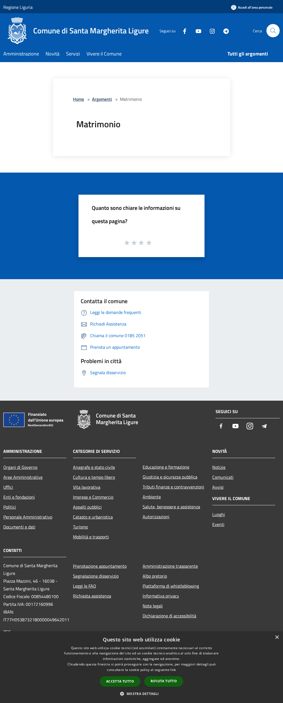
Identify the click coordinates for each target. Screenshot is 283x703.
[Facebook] (182, 30)
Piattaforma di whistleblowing (171, 586)
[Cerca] (273, 30)
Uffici (8, 487)
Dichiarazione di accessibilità (169, 615)
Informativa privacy (161, 596)
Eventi (218, 524)
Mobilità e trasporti (91, 536)
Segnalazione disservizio (96, 576)
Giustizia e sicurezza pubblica (170, 477)
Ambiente (152, 496)
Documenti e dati (19, 527)
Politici (9, 507)
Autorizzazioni (156, 516)
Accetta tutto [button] (120, 681)
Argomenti (102, 99)
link (173, 669)
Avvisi (218, 487)
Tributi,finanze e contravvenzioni (173, 486)
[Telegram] (223, 30)
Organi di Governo (20, 467)
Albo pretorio (155, 576)
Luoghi (218, 514)
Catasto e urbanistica (93, 517)
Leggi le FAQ (84, 586)
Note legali (153, 605)
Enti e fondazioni (19, 497)
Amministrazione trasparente (170, 566)
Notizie (219, 467)
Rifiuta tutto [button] (164, 681)
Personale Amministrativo (27, 517)
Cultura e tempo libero (94, 477)
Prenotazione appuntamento (100, 566)
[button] (141, 693)
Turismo (80, 527)
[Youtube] (196, 30)
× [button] (277, 637)
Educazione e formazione (166, 467)
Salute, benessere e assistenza (171, 506)
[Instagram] (210, 30)
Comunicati (223, 477)
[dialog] (141, 667)
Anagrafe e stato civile (94, 467)
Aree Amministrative (23, 477)
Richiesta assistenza (92, 596)
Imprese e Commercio (93, 497)
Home (78, 99)
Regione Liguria (18, 7)
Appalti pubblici (87, 507)
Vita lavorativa (86, 487)
